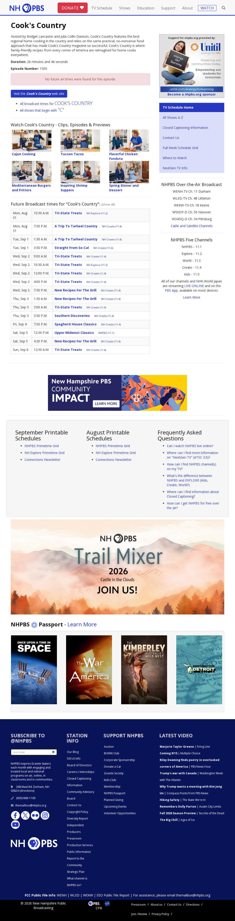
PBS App (171, 290)
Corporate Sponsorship (119, 760)
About (187, 8)
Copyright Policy (77, 812)
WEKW (88, 895)
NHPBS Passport (114, 793)
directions (27, 791)
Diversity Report (77, 818)
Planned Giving (113, 800)
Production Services (80, 845)
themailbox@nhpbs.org (30, 805)
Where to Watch (175, 158)
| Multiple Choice (180, 753)
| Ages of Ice (177, 820)
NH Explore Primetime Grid (44, 453)
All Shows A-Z (173, 117)
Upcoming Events (115, 806)
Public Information (79, 852)
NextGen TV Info (175, 168)
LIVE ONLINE (194, 286)
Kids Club (110, 780)
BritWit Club (111, 753)
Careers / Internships (80, 772)
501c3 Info (74, 758)
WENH (62, 895)
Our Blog (73, 752)
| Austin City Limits (190, 806)
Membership (112, 787)
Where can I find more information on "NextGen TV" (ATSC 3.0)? (192, 455)
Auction (109, 747)
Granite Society (113, 773)
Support (168, 8)
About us (156, 905)
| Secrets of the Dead (192, 813)
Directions (192, 905)
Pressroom (74, 838)
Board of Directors (79, 765)
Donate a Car (112, 767)
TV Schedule (101, 8)
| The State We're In (183, 800)
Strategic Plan (75, 872)
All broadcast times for (56, 103)
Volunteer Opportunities (120, 813)
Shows (124, 8)
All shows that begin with (42, 110)
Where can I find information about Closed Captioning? (193, 494)
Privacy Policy (160, 914)
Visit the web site (39, 93)
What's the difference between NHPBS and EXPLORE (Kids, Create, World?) (189, 480)
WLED (74, 895)
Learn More (191, 297)
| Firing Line (185, 747)
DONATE (71, 8)
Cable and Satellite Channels (192, 226)
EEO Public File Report (113, 895)
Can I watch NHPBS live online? (190, 446)
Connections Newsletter (42, 459)
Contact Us (171, 137)
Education (145, 8)
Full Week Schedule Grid (180, 148)
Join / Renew (139, 914)
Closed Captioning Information (185, 127)
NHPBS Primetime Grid (42, 446)
